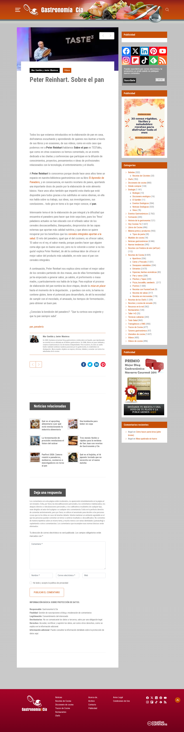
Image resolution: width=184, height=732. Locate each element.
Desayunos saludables (141, 265)
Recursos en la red (136, 306)
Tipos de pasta (138, 234)
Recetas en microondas (142, 296)
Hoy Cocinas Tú (134, 224)
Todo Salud (133, 320)
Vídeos (67, 70)
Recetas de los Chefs (137, 299)
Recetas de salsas (140, 293)
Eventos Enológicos (140, 203)
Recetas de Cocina (136, 255)
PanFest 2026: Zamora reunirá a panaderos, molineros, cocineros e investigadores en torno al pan (53, 460)
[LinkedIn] (156, 698)
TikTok (144, 60)
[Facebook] (147, 698)
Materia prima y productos (139, 231)
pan (31, 326)
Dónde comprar (134, 186)
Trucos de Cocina (135, 327)
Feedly (153, 60)
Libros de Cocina (135, 227)
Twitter (135, 51)
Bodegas (136, 193)
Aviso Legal (118, 697)
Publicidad (92, 708)
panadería (39, 326)
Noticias (58, 697)
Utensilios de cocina (136, 334)
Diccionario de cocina (137, 182)
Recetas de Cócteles (141, 175)
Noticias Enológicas (140, 207)
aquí (36, 633)
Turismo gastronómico (137, 330)
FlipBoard (135, 60)
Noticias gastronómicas (138, 241)
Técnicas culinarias (136, 317)
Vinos (134, 210)
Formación (132, 217)
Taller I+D (132, 313)
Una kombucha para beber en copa (89, 422)
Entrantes (136, 268)
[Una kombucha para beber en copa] (74, 424)
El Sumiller (136, 200)
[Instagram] (147, 702)
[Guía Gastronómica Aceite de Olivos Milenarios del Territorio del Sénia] (103, 35)
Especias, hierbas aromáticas (144, 272)
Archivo (91, 701)
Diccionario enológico (141, 196)
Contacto (92, 704)
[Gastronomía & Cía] (53, 9)
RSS (162, 60)
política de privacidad (59, 583)
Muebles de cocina (136, 237)
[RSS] (165, 702)
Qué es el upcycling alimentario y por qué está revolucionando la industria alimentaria (52, 425)
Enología (131, 189)
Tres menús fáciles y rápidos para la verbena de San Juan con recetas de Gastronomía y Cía (91, 442)
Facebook (126, 51)
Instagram (126, 60)
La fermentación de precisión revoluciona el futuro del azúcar (53, 441)
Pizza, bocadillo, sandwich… (144, 282)
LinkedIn (144, 51)
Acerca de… (93, 697)
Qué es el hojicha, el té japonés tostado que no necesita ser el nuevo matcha (91, 458)
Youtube (162, 51)
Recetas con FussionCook (143, 289)
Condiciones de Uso (121, 701)
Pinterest (153, 51)
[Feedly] (160, 702)
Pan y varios (137, 275)
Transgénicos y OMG (136, 324)
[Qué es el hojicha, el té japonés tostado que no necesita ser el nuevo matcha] (74, 457)
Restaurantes (133, 310)
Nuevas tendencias (136, 244)
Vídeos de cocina (135, 341)
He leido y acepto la (50, 583)
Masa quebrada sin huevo (146, 438)
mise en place (97, 285)
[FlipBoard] (151, 702)
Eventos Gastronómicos (138, 213)
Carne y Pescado (139, 262)
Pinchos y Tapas (139, 279)
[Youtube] (165, 698)
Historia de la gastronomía (139, 220)
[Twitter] (151, 698)
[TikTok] (156, 702)
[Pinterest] (160, 698)
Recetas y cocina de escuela (140, 303)
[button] (17, 9)
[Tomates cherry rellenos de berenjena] (110, 35)
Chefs (130, 179)
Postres (135, 286)
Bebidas (131, 172)
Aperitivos (136, 258)
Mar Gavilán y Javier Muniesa (44, 70)
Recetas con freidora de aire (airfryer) (144, 248)
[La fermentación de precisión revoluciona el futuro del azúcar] (36, 440)
